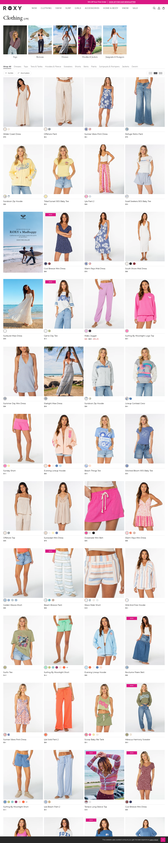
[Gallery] (23, 102)
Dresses (17, 66)
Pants (93, 66)
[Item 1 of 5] (23, 102)
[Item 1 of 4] (64, 236)
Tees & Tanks (36, 66)
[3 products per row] (150, 73)
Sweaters (68, 66)
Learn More (153, 840)
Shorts (78, 66)
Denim (135, 66)
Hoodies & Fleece (53, 66)
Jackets (125, 66)
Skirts (85, 66)
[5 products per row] (160, 73)
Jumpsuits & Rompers (109, 66)
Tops (26, 66)
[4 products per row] (155, 73)
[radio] (5, 129)
